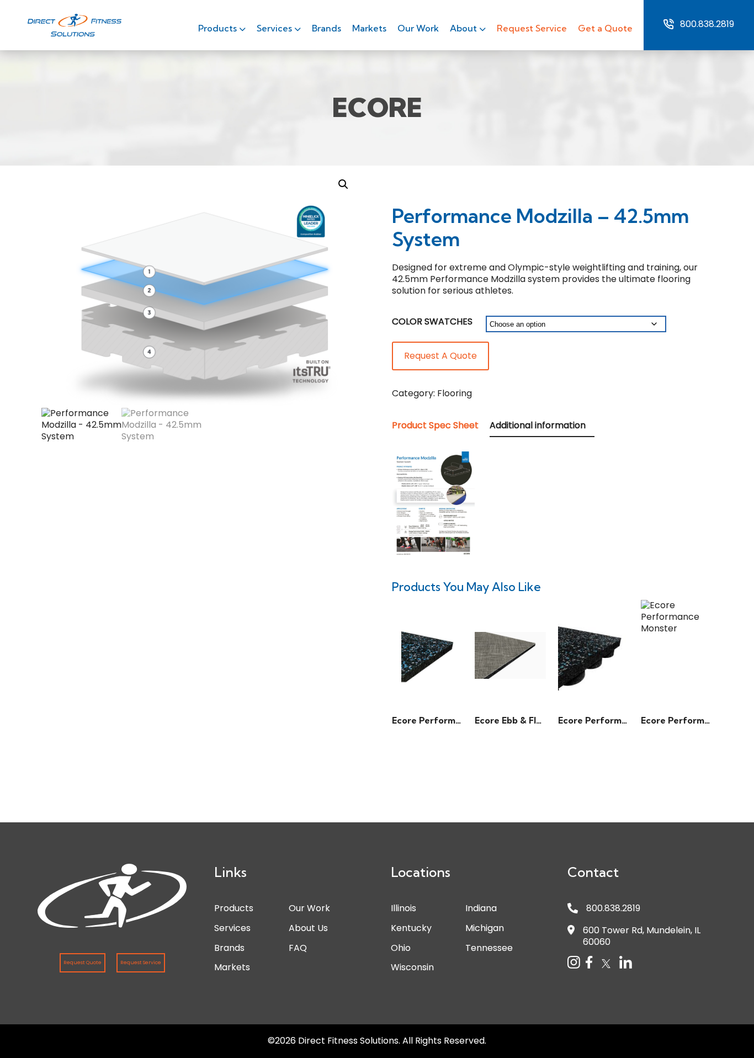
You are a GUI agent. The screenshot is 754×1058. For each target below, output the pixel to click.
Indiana (481, 908)
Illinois (403, 908)
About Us (308, 928)
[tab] (439, 426)
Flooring (454, 393)
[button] (343, 184)
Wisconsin (412, 967)
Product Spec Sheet (435, 425)
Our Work (418, 28)
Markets (369, 28)
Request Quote (82, 962)
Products (218, 28)
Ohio (401, 948)
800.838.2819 (707, 24)
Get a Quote (605, 28)
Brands (326, 28)
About (464, 28)
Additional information (538, 425)
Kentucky (411, 928)
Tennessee (489, 948)
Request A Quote (440, 355)
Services (275, 28)
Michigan (484, 928)
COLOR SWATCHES (432, 321)
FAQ (298, 948)
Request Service (532, 28)
